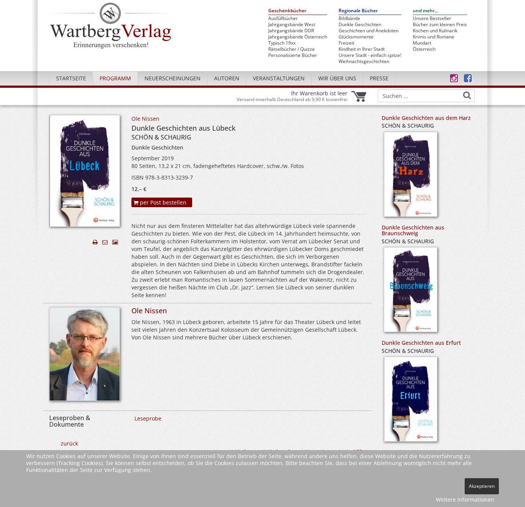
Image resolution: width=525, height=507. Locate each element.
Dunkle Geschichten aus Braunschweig (413, 230)
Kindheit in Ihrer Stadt (362, 49)
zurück (69, 443)
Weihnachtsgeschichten (364, 61)
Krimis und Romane (433, 37)
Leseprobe (148, 418)
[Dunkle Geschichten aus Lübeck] (84, 172)
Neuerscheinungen (173, 78)
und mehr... (425, 11)
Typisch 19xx (282, 43)
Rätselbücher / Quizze (291, 49)
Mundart (422, 43)
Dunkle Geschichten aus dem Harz (426, 117)
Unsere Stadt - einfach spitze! (370, 55)
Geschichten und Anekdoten (369, 30)
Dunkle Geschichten (360, 24)
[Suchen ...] (467, 95)
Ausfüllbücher (283, 18)
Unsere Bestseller (432, 18)
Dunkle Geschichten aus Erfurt (421, 342)
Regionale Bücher (358, 11)
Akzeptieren (482, 486)
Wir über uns (337, 78)
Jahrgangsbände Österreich (297, 37)
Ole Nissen (145, 118)
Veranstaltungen (279, 78)
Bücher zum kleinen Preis (440, 24)
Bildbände (349, 18)
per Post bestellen (162, 202)
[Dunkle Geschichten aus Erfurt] (410, 402)
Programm (115, 78)
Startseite (71, 78)
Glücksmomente (356, 37)
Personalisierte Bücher (292, 55)
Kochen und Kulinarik (435, 30)
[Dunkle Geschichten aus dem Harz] (410, 176)
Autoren (226, 78)
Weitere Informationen (465, 499)
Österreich (424, 49)
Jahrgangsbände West (291, 24)
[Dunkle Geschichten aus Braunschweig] (410, 292)
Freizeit (346, 43)
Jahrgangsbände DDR (291, 30)
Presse (379, 78)
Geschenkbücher (287, 11)
